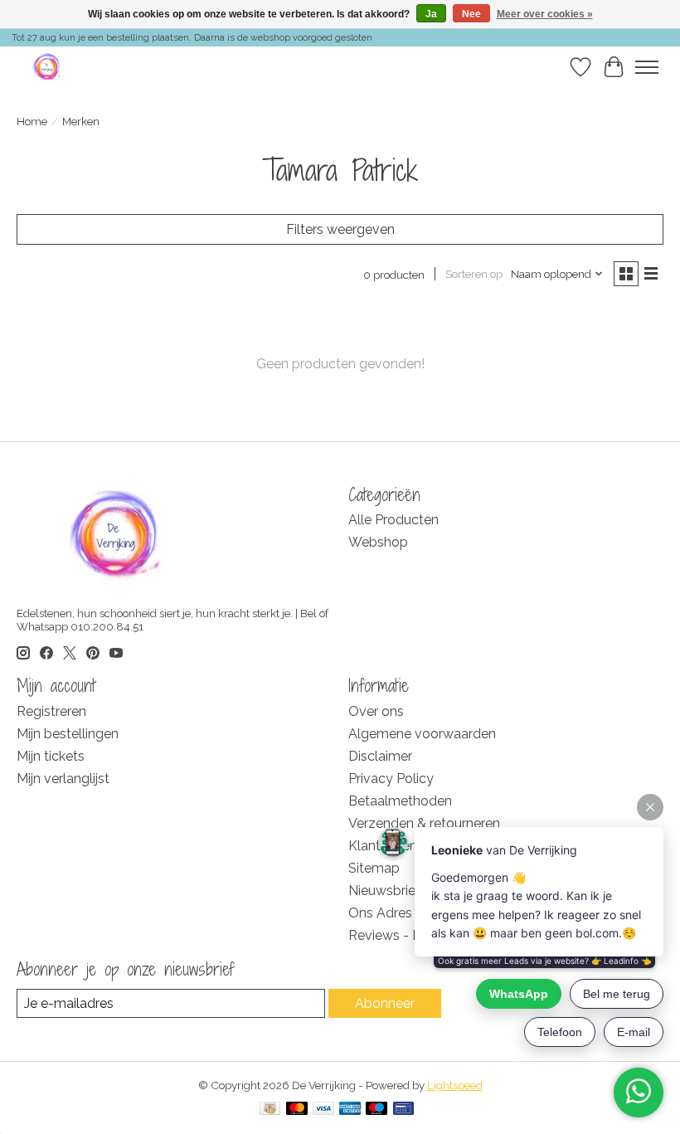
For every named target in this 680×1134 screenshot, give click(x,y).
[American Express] (350, 1109)
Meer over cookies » (545, 14)
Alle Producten (393, 520)
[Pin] (403, 1109)
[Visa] (323, 1109)
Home (32, 121)
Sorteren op (474, 273)
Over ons (376, 711)
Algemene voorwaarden (422, 734)
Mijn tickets (51, 756)
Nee (471, 14)
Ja (431, 14)
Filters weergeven (340, 229)
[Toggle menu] (646, 67)
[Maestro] (376, 1109)
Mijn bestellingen (68, 734)
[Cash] (270, 1109)
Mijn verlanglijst (63, 778)
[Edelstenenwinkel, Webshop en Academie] (48, 67)
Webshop (378, 542)
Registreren (51, 711)
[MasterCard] (297, 1109)
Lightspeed (455, 1085)
